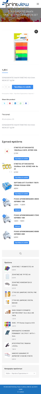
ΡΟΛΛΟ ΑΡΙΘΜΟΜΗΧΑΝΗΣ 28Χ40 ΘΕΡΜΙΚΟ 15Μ (26, 200)
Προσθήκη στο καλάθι (22, 87)
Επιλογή (17, 210)
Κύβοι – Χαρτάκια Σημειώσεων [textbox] (17, 373)
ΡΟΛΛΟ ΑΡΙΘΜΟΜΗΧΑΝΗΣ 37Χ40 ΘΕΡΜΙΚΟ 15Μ (26, 216)
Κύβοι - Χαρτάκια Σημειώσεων (19, 93)
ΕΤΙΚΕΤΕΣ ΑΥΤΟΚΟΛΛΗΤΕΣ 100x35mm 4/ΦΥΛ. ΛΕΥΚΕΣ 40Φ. (25, 149)
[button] (36, 31)
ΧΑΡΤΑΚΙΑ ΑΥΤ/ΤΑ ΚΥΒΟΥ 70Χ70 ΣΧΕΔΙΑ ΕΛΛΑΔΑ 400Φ (26, 184)
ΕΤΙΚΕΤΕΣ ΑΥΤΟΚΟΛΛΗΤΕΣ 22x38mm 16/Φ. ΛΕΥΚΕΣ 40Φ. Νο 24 (26, 166)
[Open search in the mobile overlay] (20, 253)
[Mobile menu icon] (38, 4)
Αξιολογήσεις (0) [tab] (8, 119)
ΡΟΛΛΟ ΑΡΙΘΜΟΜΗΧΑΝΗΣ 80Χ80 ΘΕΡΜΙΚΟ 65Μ (26, 233)
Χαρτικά (30, 93)
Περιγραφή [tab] (6, 114)
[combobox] (20, 373)
